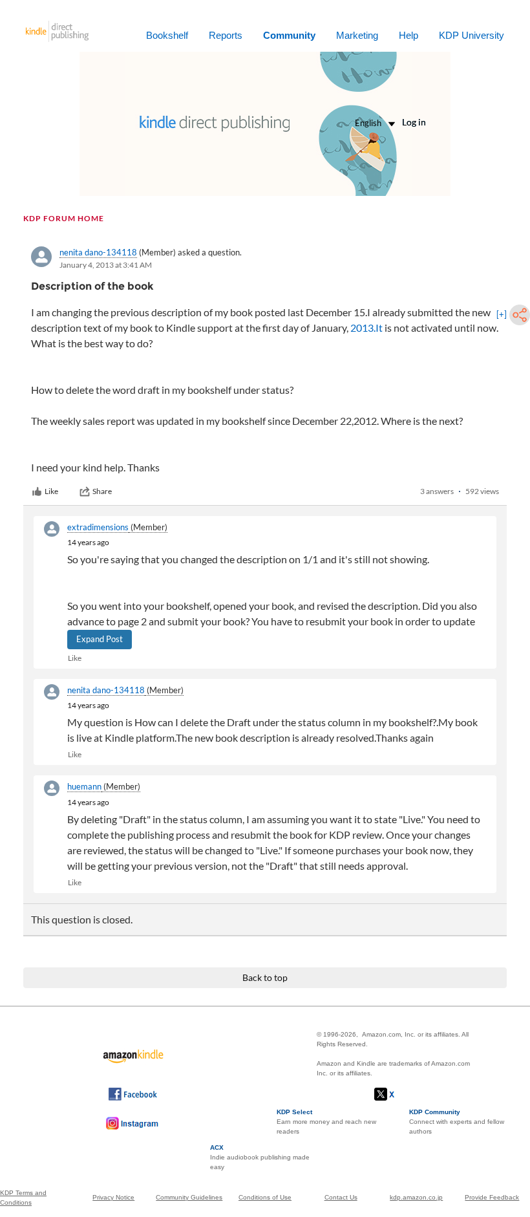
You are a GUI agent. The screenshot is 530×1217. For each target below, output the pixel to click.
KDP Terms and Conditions (23, 1197)
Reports (225, 35)
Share (102, 491)
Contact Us (340, 1197)
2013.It (366, 327)
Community (289, 35)
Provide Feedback (492, 1197)
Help (408, 35)
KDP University (471, 35)
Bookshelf (167, 35)
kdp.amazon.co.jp (416, 1197)
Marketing (357, 35)
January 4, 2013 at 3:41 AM (105, 265)
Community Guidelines (189, 1197)
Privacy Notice (113, 1197)
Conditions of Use (265, 1197)
